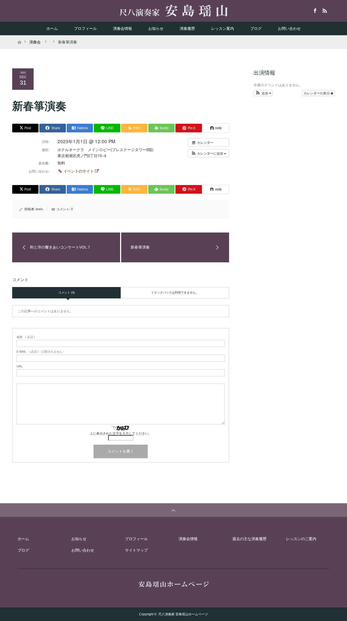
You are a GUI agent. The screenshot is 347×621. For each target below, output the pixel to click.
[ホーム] (19, 37)
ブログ (256, 28)
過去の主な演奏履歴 (249, 539)
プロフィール (85, 28)
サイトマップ (136, 550)
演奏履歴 (187, 28)
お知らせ (155, 28)
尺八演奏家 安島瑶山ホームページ (183, 614)
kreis (39, 209)
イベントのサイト (78, 171)
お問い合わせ (289, 28)
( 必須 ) (26, 337)
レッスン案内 (222, 28)
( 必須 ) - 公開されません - (40, 351)
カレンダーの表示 (317, 93)
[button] (208, 153)
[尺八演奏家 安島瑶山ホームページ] (174, 11)
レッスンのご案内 (301, 539)
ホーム (52, 28)
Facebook (314, 10)
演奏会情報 (122, 28)
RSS (324, 10)
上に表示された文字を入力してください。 (121, 433)
